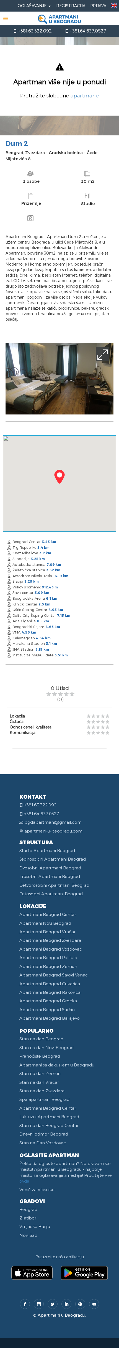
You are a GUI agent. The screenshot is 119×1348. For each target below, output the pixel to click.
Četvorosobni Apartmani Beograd (54, 885)
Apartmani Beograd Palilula (48, 957)
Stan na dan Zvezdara (41, 1090)
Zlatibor (27, 1217)
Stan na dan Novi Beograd (46, 1047)
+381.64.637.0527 (87, 30)
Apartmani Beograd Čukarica (49, 983)
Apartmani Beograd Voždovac (50, 948)
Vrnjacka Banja (34, 1226)
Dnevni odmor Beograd (43, 1133)
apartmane (85, 95)
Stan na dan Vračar (39, 1082)
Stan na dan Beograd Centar (49, 1125)
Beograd (28, 1209)
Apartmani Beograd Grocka (48, 1000)
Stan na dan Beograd (41, 1038)
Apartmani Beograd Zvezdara (50, 940)
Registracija (71, 5)
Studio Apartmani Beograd (47, 850)
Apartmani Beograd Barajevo (49, 1018)
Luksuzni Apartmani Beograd (49, 1116)
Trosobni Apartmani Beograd (49, 876)
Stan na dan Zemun (40, 1073)
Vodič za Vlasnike (37, 1189)
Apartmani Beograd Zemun (48, 966)
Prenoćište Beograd (39, 1056)
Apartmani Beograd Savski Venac (53, 974)
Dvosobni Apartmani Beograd (50, 867)
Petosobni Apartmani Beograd (51, 893)
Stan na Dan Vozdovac (42, 1142)
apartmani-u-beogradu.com (53, 830)
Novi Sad (28, 1235)
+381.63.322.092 (34, 30)
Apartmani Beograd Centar (47, 914)
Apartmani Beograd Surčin (47, 1009)
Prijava (98, 5)
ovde (24, 1180)
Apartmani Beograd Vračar (47, 931)
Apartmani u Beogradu (61, 1314)
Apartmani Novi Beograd (45, 923)
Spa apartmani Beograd (44, 1099)
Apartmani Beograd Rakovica (50, 992)
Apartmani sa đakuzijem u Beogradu (56, 1064)
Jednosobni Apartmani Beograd (52, 858)
